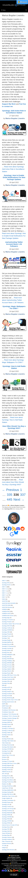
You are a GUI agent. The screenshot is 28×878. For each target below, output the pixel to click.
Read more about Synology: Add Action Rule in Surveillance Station (13, 169)
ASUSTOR (4, 601)
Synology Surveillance (7, 780)
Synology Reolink (6, 738)
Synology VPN (5, 689)
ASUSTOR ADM (6, 605)
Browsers (4, 759)
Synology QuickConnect (8, 701)
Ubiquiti (4, 847)
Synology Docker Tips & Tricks (10, 699)
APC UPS (4, 773)
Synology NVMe (6, 823)
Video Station (5, 743)
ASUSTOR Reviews (7, 607)
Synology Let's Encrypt (8, 808)
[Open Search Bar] (26, 10)
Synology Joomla (6, 769)
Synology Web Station (7, 747)
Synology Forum (6, 751)
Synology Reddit (6, 640)
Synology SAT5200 (7, 821)
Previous (10, 490)
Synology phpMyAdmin (8, 790)
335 (10, 494)
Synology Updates (6, 669)
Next (18, 499)
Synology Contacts (7, 806)
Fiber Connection (6, 841)
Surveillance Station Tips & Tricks (10, 623)
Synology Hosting (6, 792)
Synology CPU (5, 804)
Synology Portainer (7, 621)
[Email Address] (17, 870)
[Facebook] (5, 870)
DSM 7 (4, 597)
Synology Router (6, 673)
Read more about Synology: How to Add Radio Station (12, 420)
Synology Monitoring (7, 697)
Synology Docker (6, 584)
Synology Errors (6, 775)
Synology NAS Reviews (8, 849)
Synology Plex (5, 652)
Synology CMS (6, 632)
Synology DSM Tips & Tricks (9, 763)
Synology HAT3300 (7, 749)
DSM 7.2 (4, 591)
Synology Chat (5, 683)
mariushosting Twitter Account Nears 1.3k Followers (14, 244)
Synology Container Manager (9, 718)
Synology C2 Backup (7, 730)
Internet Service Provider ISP (9, 825)
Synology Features (7, 837)
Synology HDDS (6, 722)
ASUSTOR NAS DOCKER (8, 603)
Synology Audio (6, 831)
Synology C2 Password (8, 646)
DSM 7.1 (4, 595)
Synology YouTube (6, 648)
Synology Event (6, 695)
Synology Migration (7, 765)
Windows (4, 757)
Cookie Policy (6, 868)
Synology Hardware (7, 839)
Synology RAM (6, 818)
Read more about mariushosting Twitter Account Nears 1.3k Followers (13, 300)
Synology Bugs (6, 835)
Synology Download (7, 679)
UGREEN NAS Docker (8, 615)
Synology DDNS (6, 814)
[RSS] (11, 870)
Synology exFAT (6, 687)
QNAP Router (5, 706)
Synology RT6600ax (7, 660)
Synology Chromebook (8, 800)
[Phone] (14, 870)
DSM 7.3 (4, 587)
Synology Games (6, 734)
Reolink (4, 736)
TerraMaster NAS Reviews (8, 710)
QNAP (3, 704)
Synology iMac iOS (7, 777)
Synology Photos (6, 802)
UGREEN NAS (6, 611)
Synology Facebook (7, 693)
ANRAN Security (6, 771)
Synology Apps (6, 617)
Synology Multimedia (7, 812)
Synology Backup (6, 767)
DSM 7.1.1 (4, 593)
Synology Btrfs (6, 656)
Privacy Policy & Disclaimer (18, 868)
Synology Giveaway (7, 810)
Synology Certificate (7, 628)
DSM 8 (4, 599)
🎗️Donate (22, 2)
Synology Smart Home (7, 677)
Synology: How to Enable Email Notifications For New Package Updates (14, 177)
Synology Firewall (6, 634)
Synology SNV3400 (7, 658)
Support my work (14, 855)
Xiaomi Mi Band (6, 833)
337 (23, 494)
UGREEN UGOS (6, 613)
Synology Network (6, 671)
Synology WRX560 (7, 662)
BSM (3, 685)
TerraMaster (5, 708)
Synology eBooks (6, 650)
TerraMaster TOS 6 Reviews (9, 714)
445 (10, 499)
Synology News (6, 827)
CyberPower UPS (6, 788)
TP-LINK (4, 845)
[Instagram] (25, 870)
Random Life (5, 784)
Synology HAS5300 (7, 630)
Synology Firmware (7, 667)
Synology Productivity (7, 782)
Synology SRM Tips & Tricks (9, 675)
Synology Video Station (8, 740)
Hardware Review (6, 843)
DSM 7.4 (4, 580)
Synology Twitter (6, 732)
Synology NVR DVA (7, 625)
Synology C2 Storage (7, 728)
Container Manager (7, 720)
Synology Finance (6, 724)
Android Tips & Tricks (7, 755)
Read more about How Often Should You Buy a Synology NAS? (13, 482)
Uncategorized (5, 753)
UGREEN (4, 609)
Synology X (5, 638)
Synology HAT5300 (7, 816)
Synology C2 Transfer (7, 619)
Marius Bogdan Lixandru (14, 857)
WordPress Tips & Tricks (8, 796)
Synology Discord (6, 644)
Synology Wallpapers (7, 654)
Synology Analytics (7, 691)
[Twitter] (8, 870)
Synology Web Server (7, 794)
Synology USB (5, 726)
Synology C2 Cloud (7, 761)
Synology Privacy (6, 636)
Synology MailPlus (6, 642)
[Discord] (3, 870)
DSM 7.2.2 (4, 589)
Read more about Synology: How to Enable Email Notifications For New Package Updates (14, 235)
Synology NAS (5, 582)
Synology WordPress (7, 786)
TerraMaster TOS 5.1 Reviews (9, 716)
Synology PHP (5, 829)
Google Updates (6, 798)
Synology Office (6, 681)
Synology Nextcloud (7, 745)
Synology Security (6, 665)
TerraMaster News (6, 712)
